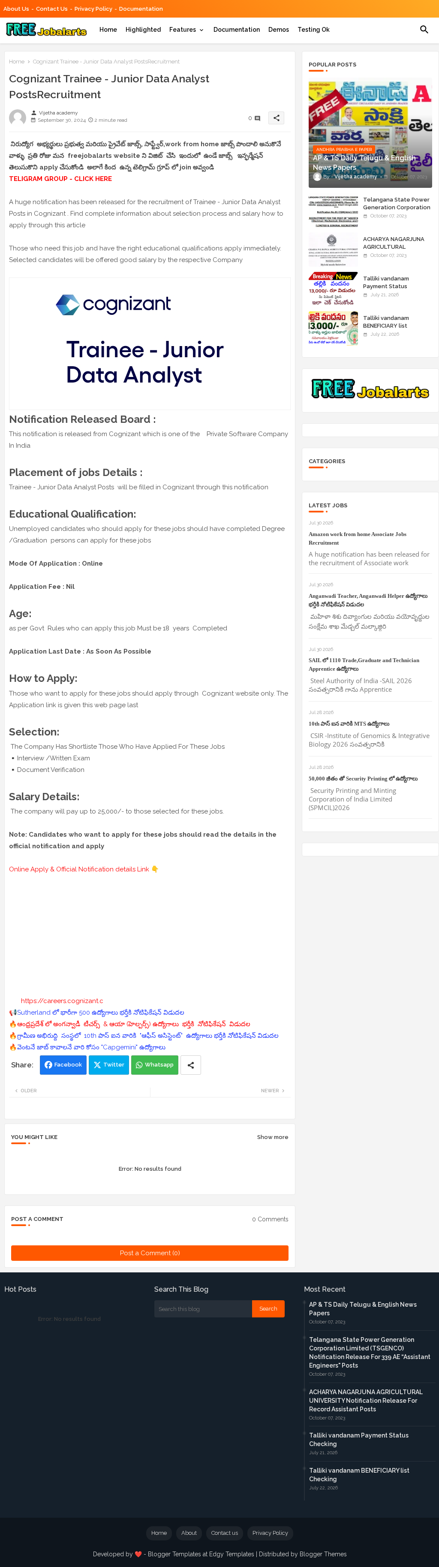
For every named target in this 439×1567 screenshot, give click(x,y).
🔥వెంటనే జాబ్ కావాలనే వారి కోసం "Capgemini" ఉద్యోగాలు (87, 1047)
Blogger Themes (323, 1554)
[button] (424, 29)
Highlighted (143, 29)
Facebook (68, 1064)
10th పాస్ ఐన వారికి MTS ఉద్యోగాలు (349, 723)
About (189, 1533)
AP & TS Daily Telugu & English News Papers (363, 1309)
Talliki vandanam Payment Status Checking (386, 286)
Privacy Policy (93, 9)
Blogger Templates (174, 1554)
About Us (16, 9)
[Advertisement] (150, 935)
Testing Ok (314, 29)
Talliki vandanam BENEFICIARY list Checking (386, 326)
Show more (273, 1137)
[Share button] (190, 1065)
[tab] (108, 30)
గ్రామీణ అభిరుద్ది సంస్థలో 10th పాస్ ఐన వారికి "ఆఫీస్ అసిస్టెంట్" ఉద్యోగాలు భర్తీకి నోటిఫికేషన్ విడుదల (148, 1036)
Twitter (113, 1064)
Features (182, 29)
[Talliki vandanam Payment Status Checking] (333, 289)
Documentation (141, 9)
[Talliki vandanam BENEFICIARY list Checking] (333, 328)
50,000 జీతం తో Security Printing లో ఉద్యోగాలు (363, 778)
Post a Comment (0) (150, 1253)
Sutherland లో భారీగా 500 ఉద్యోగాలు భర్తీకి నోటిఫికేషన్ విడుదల (100, 1012)
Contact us (52, 9)
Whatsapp (159, 1064)
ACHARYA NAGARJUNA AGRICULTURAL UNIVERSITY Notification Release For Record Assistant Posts (366, 1401)
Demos (278, 29)
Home (108, 29)
